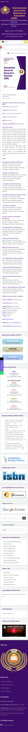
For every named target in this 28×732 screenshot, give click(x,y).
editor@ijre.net (9, 319)
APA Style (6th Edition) (8, 553)
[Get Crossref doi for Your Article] (14, 494)
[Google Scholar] (14, 509)
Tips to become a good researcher (11, 562)
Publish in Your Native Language (10, 575)
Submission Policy (7, 544)
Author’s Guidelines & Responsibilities (12, 541)
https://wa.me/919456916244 (14, 322)
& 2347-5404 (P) (14, 393)
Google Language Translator (9, 560)
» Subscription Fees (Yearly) (7, 684)
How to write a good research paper (11, 558)
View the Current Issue (8, 582)
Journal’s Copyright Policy (9, 551)
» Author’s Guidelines (5, 691)
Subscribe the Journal (8, 577)
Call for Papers (6, 572)
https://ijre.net (17, 326)
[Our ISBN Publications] (14, 476)
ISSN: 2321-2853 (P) (14, 408)
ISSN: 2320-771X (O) (14, 392)
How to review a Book (8, 555)
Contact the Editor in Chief (9, 579)
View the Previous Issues (9, 584)
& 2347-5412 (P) (14, 375)
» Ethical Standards (5, 688)
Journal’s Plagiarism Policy (9, 548)
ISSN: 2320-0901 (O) (14, 385)
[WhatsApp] (2, 373)
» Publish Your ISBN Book (6, 681)
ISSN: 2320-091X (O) (14, 373)
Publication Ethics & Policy (9, 546)
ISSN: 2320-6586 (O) (14, 401)
